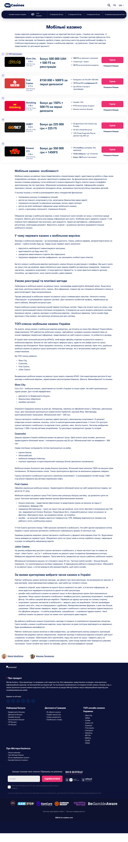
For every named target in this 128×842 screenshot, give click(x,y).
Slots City (31, 58)
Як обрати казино (54, 712)
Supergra (88, 725)
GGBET (29, 124)
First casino (89, 728)
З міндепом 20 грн (56, 14)
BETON (88, 735)
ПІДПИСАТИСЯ (52, 779)
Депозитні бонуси (15, 715)
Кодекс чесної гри (54, 715)
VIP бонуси (12, 722)
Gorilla (87, 740)
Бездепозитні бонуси (16, 712)
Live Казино (39, 14)
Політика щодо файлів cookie (53, 811)
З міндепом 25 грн (75, 14)
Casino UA (89, 723)
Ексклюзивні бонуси (16, 720)
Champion (89, 730)
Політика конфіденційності (75, 811)
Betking (88, 738)
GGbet (87, 718)
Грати (112, 60)
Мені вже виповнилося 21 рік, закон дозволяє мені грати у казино (35, 787)
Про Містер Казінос (16, 755)
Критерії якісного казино (18, 760)
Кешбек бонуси (14, 717)
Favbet (87, 720)
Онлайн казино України (17, 14)
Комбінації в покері (54, 720)
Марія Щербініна (15, 656)
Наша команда (14, 753)
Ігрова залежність (54, 717)
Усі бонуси (12, 725)
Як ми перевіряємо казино (18, 758)
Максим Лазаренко (45, 656)
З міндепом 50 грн (93, 14)
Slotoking (31, 102)
